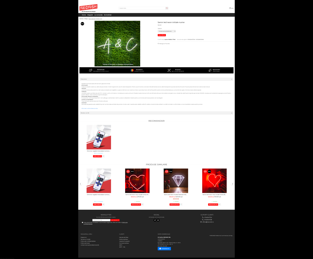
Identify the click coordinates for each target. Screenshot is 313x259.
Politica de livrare (85, 243)
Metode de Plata (123, 237)
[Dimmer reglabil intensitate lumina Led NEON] (99, 137)
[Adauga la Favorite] (103, 156)
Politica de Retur (123, 239)
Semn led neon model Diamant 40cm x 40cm (176, 194)
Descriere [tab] (84, 79)
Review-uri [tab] (85, 113)
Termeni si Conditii (85, 239)
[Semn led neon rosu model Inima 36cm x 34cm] (214, 181)
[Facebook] (155, 220)
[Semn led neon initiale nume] (117, 43)
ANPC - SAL (122, 247)
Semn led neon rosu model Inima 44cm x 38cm (138, 194)
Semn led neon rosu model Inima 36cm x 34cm (215, 194)
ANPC (120, 245)
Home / (81, 18)
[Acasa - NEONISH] (88, 8)
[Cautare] (166, 8)
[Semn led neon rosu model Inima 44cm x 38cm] (137, 181)
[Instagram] (158, 220)
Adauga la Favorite (164, 43)
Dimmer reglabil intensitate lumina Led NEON (99, 151)
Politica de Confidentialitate (88, 241)
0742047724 (208, 217)
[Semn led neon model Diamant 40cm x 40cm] (176, 181)
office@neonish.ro (208, 222)
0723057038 (208, 219)
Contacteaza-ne (165, 248)
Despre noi (84, 237)
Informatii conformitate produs (90, 108)
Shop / (86, 18)
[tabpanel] (117, 43)
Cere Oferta (161, 35)
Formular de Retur (124, 243)
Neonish (159, 25)
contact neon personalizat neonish (90, 245)
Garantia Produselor (124, 241)
